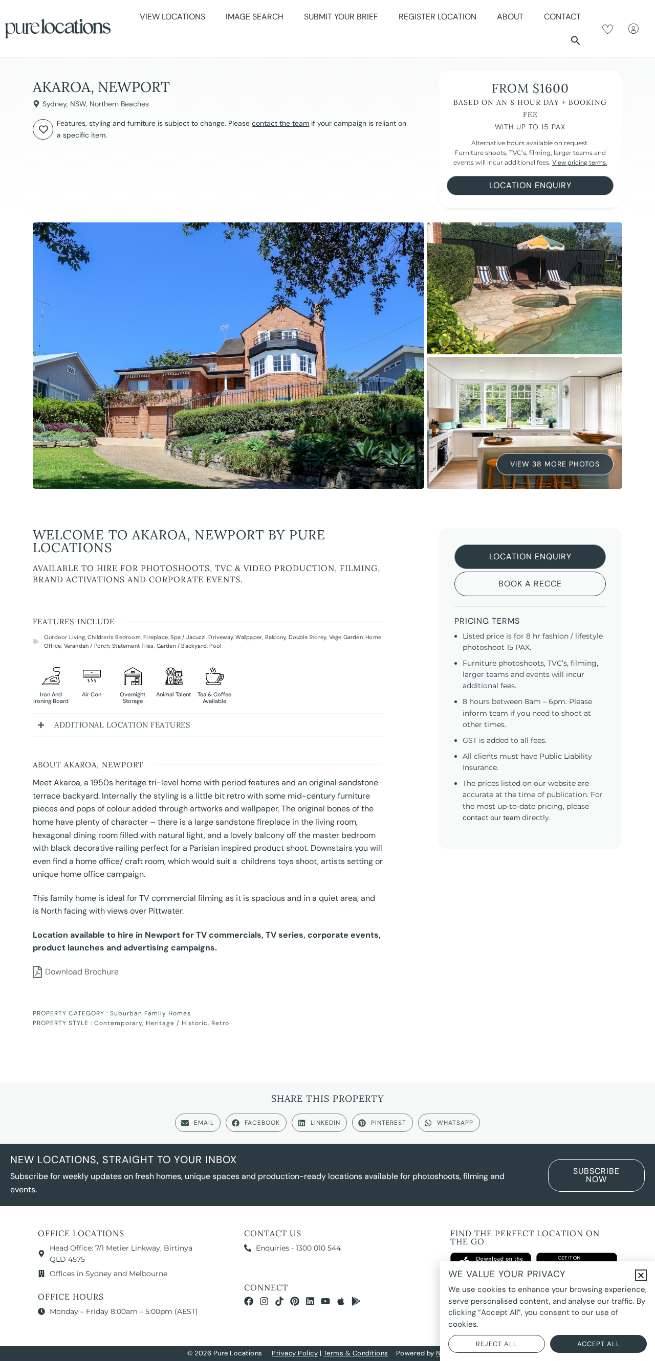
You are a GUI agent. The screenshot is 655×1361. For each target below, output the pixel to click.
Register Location (437, 16)
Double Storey (307, 637)
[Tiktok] (279, 1301)
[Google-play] (356, 1301)
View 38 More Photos (555, 464)
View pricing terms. (579, 162)
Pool (215, 645)
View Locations (172, 16)
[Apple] (340, 1301)
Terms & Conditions (355, 1353)
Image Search (254, 16)
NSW (78, 103)
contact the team (280, 123)
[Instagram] (264, 1301)
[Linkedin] (310, 1301)
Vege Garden (346, 637)
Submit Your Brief (341, 16)
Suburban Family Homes (150, 1013)
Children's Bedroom (114, 637)
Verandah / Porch (87, 645)
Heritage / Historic (177, 1023)
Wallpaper (248, 637)
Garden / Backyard (182, 645)
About (510, 16)
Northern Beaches (119, 103)
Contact (562, 16)
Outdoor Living (64, 637)
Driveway (220, 637)
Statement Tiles (133, 645)
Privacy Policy (295, 1353)
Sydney (54, 103)
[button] (575, 40)
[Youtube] (325, 1301)
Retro (220, 1023)
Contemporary (118, 1023)
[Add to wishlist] (43, 129)
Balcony (275, 637)
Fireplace (155, 637)
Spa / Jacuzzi (188, 637)
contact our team (491, 817)
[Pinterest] (294, 1301)
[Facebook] (248, 1301)
